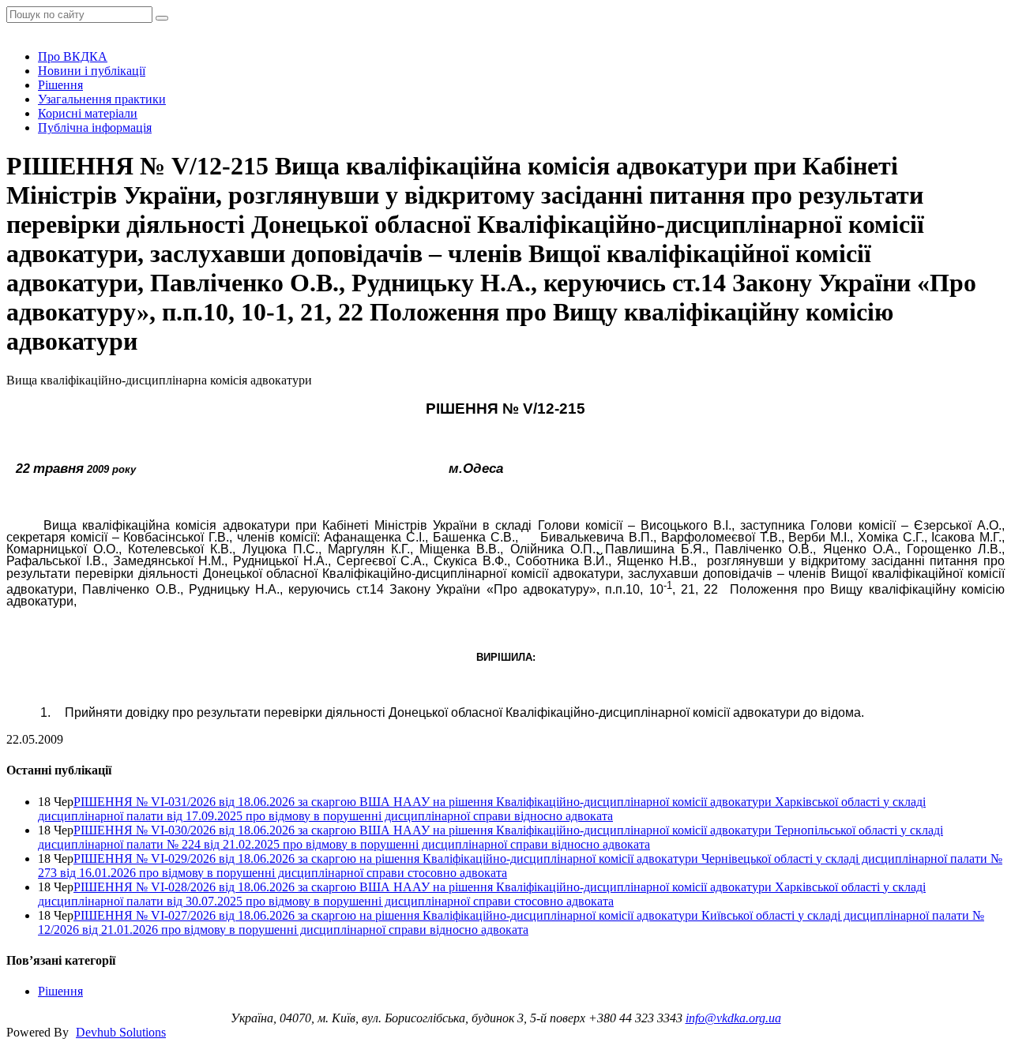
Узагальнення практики (102, 99)
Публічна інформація (95, 127)
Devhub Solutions (121, 1032)
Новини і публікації (91, 70)
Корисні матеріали (87, 113)
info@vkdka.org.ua (733, 1018)
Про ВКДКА (72, 56)
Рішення (60, 85)
